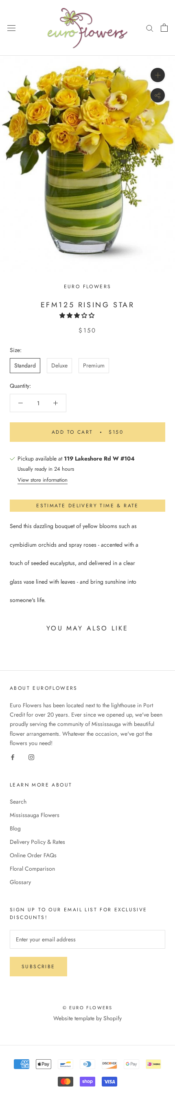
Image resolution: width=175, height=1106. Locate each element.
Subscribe (38, 966)
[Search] (149, 27)
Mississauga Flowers (34, 815)
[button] (77, 315)
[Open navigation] (11, 28)
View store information (43, 480)
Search (18, 801)
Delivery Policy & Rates (37, 842)
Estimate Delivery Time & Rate (87, 505)
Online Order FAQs (33, 855)
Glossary (20, 882)
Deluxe (59, 365)
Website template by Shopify (87, 1018)
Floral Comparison (32, 869)
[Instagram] (31, 757)
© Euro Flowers (88, 1007)
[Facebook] (12, 757)
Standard (25, 365)
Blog (15, 828)
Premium (94, 365)
